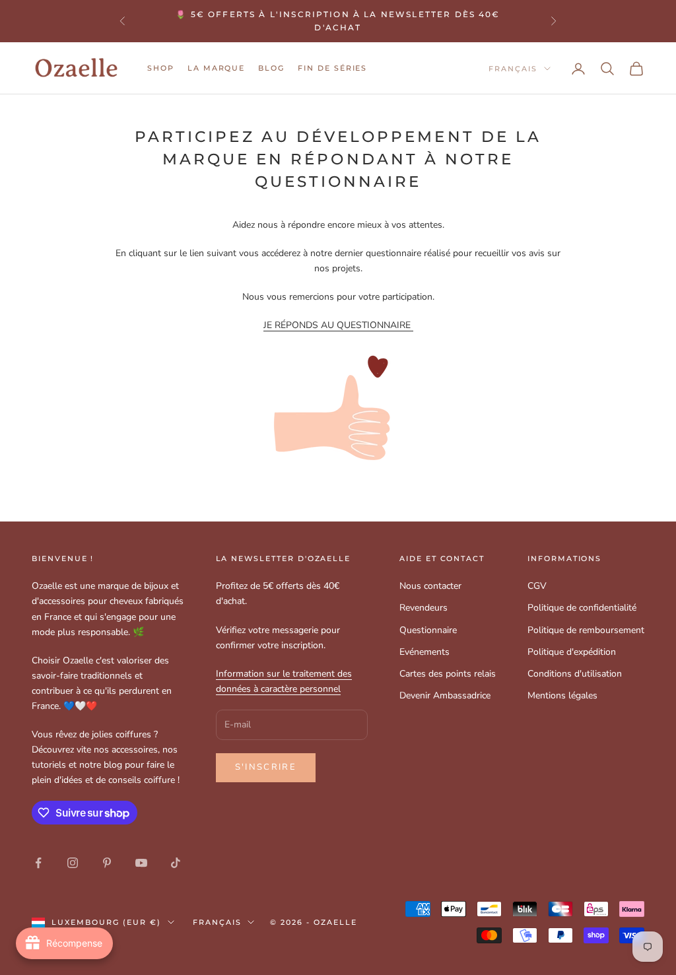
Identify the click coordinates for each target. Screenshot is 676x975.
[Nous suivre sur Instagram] (72, 862)
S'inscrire (265, 767)
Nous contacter (430, 586)
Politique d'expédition (571, 652)
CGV (537, 586)
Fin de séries (332, 68)
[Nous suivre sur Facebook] (38, 862)
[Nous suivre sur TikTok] (175, 862)
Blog (271, 68)
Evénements (424, 652)
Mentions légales (562, 695)
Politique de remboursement (585, 630)
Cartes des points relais (447, 673)
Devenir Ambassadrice (444, 695)
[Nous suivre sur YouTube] (141, 862)
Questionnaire (428, 630)
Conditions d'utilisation (574, 673)
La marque (216, 68)
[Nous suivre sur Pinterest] (107, 862)
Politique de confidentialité (581, 607)
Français (513, 68)
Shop (160, 68)
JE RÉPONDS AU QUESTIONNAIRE (338, 325)
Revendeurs (423, 607)
